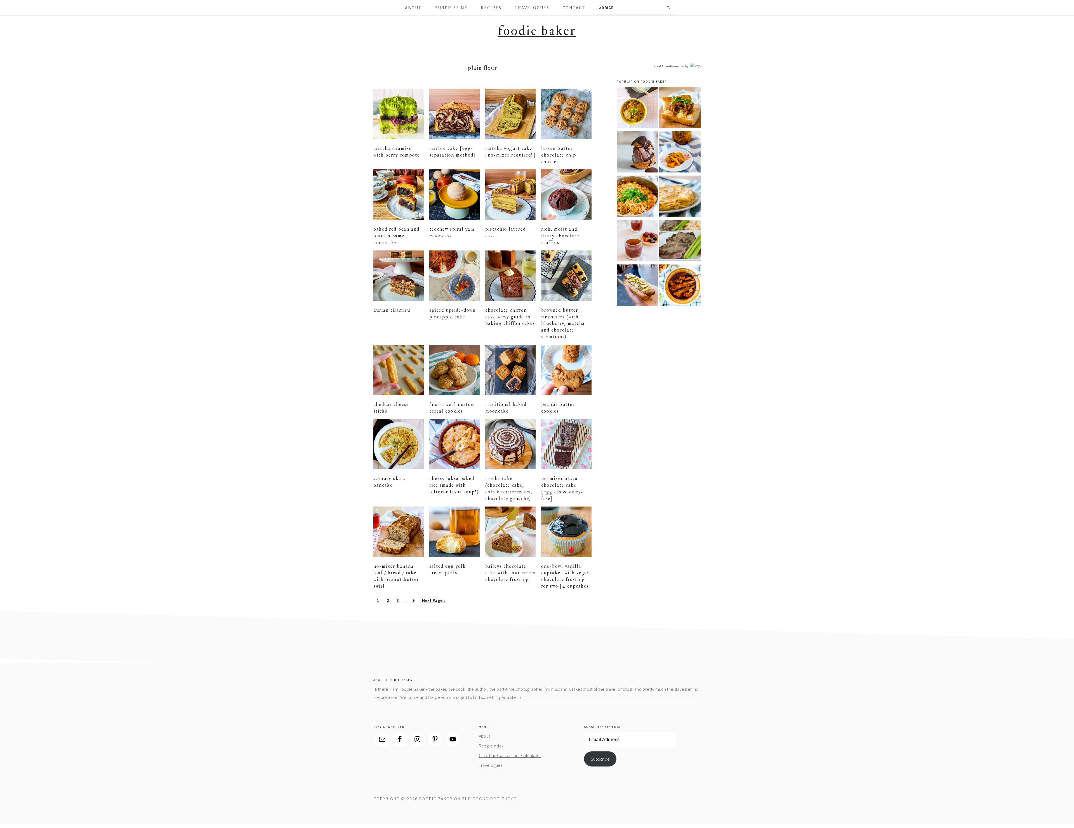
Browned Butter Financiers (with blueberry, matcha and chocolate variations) (563, 323)
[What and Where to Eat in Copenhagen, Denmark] (637, 286)
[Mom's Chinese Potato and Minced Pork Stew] (637, 108)
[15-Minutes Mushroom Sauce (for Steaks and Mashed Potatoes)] (680, 241)
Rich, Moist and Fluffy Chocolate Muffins (560, 235)
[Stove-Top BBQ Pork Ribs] (680, 286)
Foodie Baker (537, 31)
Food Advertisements (669, 66)
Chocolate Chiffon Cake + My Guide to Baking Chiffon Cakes (510, 317)
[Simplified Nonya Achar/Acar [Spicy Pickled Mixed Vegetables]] (680, 152)
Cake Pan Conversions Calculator (510, 755)
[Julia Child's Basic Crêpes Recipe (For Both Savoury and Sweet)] (680, 197)
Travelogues (491, 765)
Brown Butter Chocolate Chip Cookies (558, 155)
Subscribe (600, 759)
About (484, 736)
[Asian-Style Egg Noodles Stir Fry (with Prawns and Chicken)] (637, 197)
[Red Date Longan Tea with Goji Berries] (637, 241)
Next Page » (434, 602)
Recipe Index (491, 746)
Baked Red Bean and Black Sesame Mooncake (396, 235)
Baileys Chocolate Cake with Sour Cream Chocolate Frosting (510, 573)
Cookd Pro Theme (494, 798)
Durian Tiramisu (391, 310)
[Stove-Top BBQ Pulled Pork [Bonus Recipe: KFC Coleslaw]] (680, 108)
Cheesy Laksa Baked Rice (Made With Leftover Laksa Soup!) (454, 485)
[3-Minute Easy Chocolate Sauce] (637, 152)
